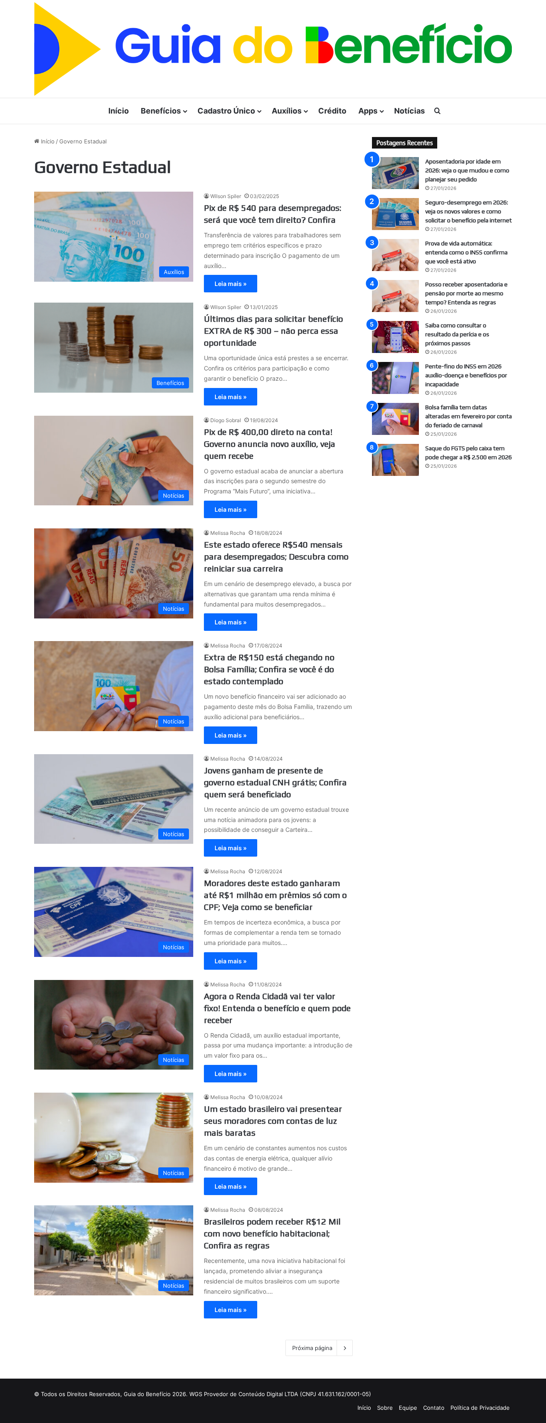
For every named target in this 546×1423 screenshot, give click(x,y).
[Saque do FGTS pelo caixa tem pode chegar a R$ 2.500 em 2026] (395, 460)
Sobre (385, 1407)
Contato (433, 1407)
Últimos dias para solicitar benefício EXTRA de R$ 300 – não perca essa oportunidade (273, 330)
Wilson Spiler (225, 196)
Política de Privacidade (480, 1407)
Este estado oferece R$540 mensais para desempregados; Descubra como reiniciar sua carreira (276, 556)
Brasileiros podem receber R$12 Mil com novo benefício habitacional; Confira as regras (272, 1233)
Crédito (332, 110)
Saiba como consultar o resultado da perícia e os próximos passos (457, 334)
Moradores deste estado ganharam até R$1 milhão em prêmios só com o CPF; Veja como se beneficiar (275, 895)
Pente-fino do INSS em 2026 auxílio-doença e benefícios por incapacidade (466, 375)
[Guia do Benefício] (273, 49)
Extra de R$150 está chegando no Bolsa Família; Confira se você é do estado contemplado (269, 669)
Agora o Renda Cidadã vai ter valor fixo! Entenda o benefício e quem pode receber (277, 1008)
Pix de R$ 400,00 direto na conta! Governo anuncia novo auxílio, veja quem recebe (269, 444)
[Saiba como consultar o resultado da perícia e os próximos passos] (395, 337)
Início (118, 110)
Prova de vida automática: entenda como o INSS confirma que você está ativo (466, 252)
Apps (368, 110)
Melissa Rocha (227, 533)
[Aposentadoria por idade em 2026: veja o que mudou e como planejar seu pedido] (395, 173)
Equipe (408, 1407)
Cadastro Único (226, 110)
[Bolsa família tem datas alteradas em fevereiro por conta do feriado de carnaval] (395, 419)
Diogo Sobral (225, 420)
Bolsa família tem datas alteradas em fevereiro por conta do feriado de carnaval (468, 416)
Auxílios (287, 110)
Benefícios (161, 110)
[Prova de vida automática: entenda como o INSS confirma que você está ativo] (395, 255)
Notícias (409, 110)
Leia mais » (231, 283)
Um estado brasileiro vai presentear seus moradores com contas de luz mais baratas (273, 1120)
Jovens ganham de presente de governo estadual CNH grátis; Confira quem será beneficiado (275, 782)
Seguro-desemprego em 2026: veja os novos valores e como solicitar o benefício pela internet (468, 211)
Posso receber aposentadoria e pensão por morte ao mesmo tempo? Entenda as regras (466, 293)
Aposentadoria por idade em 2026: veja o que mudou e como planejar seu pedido (467, 170)
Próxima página (312, 1347)
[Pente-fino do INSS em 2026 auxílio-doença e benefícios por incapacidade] (395, 378)
